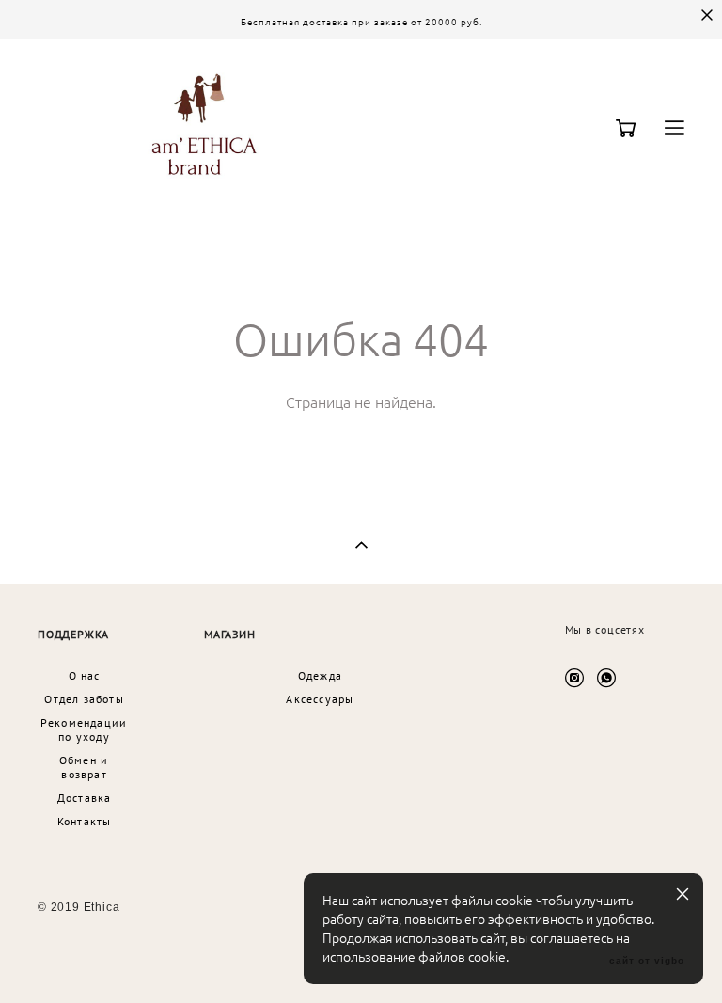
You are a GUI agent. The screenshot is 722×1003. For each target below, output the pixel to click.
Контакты (84, 821)
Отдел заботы (83, 699)
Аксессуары (319, 699)
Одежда (320, 675)
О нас (85, 675)
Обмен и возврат (83, 767)
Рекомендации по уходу (83, 729)
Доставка (84, 798)
